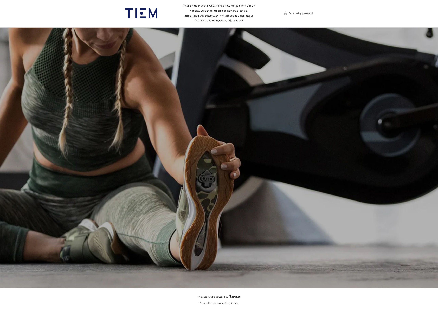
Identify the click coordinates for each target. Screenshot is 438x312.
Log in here (232, 303)
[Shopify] (235, 296)
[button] (298, 13)
